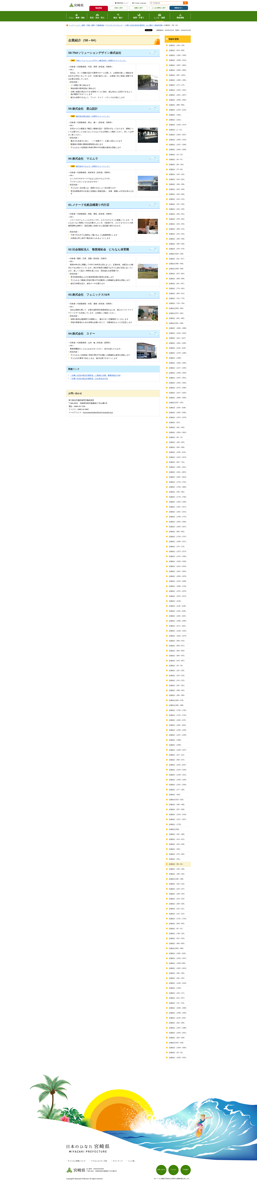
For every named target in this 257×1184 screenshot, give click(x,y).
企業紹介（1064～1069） (178, 149)
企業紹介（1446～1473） (178, 125)
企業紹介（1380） (175, 358)
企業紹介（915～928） (177, 50)
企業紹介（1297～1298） (178, 1028)
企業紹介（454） (175, 849)
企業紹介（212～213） (177, 914)
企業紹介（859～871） (177, 646)
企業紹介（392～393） (177, 973)
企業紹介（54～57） (176, 159)
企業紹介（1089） (175, 740)
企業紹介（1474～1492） (178, 556)
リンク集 (131, 1161)
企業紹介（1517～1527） (178, 819)
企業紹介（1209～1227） (178, 750)
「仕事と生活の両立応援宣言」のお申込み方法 (89, 379)
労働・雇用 (91, 25)
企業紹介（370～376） (177, 249)
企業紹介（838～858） (177, 278)
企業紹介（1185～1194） (178, 953)
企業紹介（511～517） (177, 259)
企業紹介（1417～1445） (178, 368)
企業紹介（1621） (175, 120)
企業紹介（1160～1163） (178, 616)
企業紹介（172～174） (177, 85)
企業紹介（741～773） (177, 298)
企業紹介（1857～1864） (178, 65)
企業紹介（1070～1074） (178, 596)
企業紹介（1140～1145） (178, 348)
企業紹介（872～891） (177, 273)
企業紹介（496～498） (177, 804)
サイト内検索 (150, 3)
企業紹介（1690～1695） (178, 398)
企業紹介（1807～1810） (178, 477)
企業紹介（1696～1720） (178, 586)
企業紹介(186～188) (176, 879)
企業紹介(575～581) (176, 313)
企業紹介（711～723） (177, 1003)
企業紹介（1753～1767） (178, 536)
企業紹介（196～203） (177, 442)
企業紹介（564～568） (177, 447)
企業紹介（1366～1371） (178, 541)
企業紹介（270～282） (177, 854)
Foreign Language (140, 3)
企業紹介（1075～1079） (178, 591)
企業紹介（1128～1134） (178, 452)
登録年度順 (158, 25)
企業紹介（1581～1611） (178, 467)
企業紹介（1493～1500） (178, 373)
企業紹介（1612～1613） (178, 457)
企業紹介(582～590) (176, 948)
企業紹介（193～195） (177, 869)
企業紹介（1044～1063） (178, 333)
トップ (71, 25)
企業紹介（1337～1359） (178, 144)
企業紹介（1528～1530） (178, 561)
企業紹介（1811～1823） (178, 472)
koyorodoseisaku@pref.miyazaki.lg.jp (98, 412)
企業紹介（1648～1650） (178, 1047)
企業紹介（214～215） (177, 680)
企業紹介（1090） (175, 745)
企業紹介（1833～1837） (178, 135)
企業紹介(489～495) (176, 264)
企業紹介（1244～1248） (178, 770)
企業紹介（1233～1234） (178, 110)
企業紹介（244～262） (177, 179)
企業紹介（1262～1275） (178, 636)
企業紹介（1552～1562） (178, 383)
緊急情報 (98, 8)
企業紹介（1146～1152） (178, 1018)
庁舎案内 (185, 1169)
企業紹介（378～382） (177, 219)
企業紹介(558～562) (176, 308)
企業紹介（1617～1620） (178, 393)
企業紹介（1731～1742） (178, 715)
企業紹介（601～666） (177, 318)
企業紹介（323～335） (177, 224)
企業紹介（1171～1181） (178, 626)
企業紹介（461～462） (177, 427)
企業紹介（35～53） (176, 1052)
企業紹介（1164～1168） (178, 407)
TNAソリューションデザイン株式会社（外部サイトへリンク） (101, 61)
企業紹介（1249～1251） (178, 775)
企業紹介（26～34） (176, 665)
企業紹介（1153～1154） (178, 765)
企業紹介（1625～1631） (178, 1033)
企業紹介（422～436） (177, 209)
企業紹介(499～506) (176, 269)
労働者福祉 (100, 25)
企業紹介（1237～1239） (178, 735)
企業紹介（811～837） (177, 283)
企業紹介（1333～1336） (178, 502)
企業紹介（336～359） (177, 239)
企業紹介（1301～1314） (178, 512)
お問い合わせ (161, 1169)
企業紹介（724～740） (177, 303)
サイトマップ (117, 1161)
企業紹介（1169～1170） (178, 720)
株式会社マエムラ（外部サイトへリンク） (93, 166)
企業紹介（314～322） (177, 234)
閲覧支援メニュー (122, 3)
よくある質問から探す (159, 8)
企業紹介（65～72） (176, 437)
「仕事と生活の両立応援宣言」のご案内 (138, 25)
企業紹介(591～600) (176, 323)
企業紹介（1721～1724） (178, 918)
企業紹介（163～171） (177, 993)
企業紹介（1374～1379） (178, 417)
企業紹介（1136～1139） (178, 606)
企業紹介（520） (175, 794)
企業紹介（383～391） (177, 214)
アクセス (173, 1169)
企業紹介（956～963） (177, 651)
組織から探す (138, 8)
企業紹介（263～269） (177, 189)
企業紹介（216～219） (177, 899)
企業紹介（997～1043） (177, 75)
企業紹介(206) (174, 829)
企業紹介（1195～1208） (178, 412)
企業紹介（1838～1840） (178, 100)
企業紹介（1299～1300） (178, 1013)
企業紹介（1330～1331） (178, 1057)
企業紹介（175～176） (177, 546)
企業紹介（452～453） (177, 978)
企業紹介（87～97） (176, 928)
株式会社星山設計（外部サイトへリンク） (93, 116)
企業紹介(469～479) (176, 700)
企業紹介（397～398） (177, 834)
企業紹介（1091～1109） (178, 343)
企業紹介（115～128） (177, 670)
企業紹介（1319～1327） (178, 958)
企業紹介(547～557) (176, 402)
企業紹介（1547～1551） (178, 378)
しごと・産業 (80, 25)
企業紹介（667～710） (177, 462)
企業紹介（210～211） (177, 909)
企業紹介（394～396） (177, 695)
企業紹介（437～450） (177, 204)
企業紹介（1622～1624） (178, 968)
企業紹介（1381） (175, 115)
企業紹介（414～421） (177, 839)
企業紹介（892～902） (177, 531)
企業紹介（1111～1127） (178, 338)
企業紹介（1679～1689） (178, 581)
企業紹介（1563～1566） (178, 522)
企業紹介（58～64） (176, 864)
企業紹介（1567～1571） (178, 507)
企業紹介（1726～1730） (178, 710)
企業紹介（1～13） (176, 130)
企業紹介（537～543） (177, 938)
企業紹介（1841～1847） (178, 95)
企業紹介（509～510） (177, 641)
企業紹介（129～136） (177, 45)
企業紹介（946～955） (177, 943)
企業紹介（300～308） (177, 184)
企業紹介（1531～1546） (178, 784)
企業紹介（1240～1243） (178, 983)
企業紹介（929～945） (177, 923)
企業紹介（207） (175, 422)
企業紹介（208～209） (177, 904)
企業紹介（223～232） (177, 675)
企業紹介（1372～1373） (178, 551)
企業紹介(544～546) (176, 1043)
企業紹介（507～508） (177, 809)
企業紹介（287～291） (177, 685)
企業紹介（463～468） (177, 844)
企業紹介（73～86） (176, 169)
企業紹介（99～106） (177, 164)
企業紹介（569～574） (177, 760)
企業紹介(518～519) (176, 799)
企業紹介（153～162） (177, 174)
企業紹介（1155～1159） (178, 611)
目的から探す (118, 8)
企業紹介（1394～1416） (178, 140)
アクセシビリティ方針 (99, 1161)
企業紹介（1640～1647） (178, 527)
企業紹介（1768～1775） (178, 517)
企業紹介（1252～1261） (178, 90)
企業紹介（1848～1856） (178, 70)
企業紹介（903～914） (177, 293)
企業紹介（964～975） (177, 655)
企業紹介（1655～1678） (178, 576)
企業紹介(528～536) (176, 254)
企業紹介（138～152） (177, 933)
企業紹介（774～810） (177, 288)
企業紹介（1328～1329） (178, 780)
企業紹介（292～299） (177, 1023)
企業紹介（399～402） (177, 690)
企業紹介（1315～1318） (178, 814)
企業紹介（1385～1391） (178, 80)
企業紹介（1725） (175, 824)
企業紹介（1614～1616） (178, 566)
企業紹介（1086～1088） (178, 328)
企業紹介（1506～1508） (178, 1008)
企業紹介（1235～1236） (178, 730)
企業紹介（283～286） (177, 194)
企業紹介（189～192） (177, 874)
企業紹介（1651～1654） (178, 571)
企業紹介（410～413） (177, 199)
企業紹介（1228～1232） (178, 631)
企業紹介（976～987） (177, 661)
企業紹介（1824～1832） (178, 432)
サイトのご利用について (77, 1161)
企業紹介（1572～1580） (178, 388)
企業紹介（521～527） (177, 998)
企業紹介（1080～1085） (178, 621)
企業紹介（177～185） (177, 790)
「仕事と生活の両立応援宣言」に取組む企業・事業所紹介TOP (95, 375)
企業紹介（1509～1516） (178, 60)
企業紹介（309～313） (177, 229)
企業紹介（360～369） (177, 244)
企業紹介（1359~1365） (178, 963)
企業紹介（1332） (175, 988)
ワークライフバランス (114, 25)
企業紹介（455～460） (177, 492)
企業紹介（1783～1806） (178, 487)
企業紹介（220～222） (177, 884)
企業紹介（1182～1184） (178, 725)
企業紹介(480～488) (176, 705)
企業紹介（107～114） (177, 755)
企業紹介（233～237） (177, 889)
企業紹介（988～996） (177, 105)
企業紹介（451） (175, 859)
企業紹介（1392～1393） (178, 55)
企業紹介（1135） (175, 601)
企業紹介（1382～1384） (178, 363)
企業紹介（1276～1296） (178, 353)
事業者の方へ (178, 8)
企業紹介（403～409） (177, 1038)
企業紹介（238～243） (177, 894)
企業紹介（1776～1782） (178, 497)
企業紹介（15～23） (176, 154)
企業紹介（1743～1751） (178, 482)
